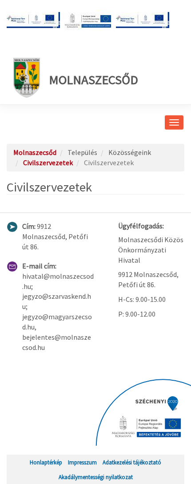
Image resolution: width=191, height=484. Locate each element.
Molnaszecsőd (93, 80)
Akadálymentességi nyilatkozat (96, 476)
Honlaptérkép (46, 462)
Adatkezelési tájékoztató (132, 462)
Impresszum (82, 462)
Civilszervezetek (48, 162)
